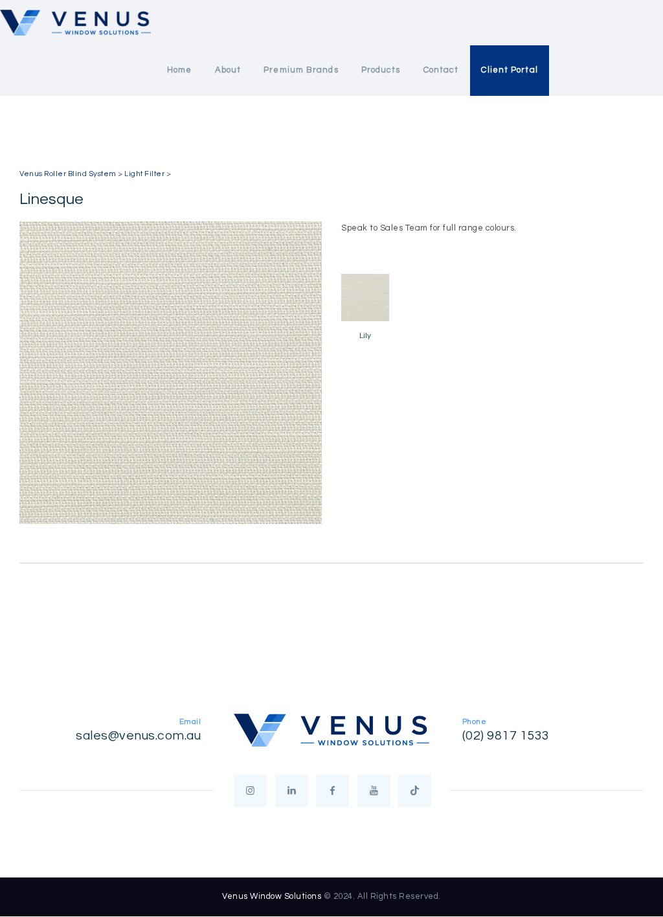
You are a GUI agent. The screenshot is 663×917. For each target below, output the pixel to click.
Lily (365, 336)
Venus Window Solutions (271, 896)
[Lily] (365, 298)
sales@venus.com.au (138, 735)
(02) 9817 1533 (506, 735)
